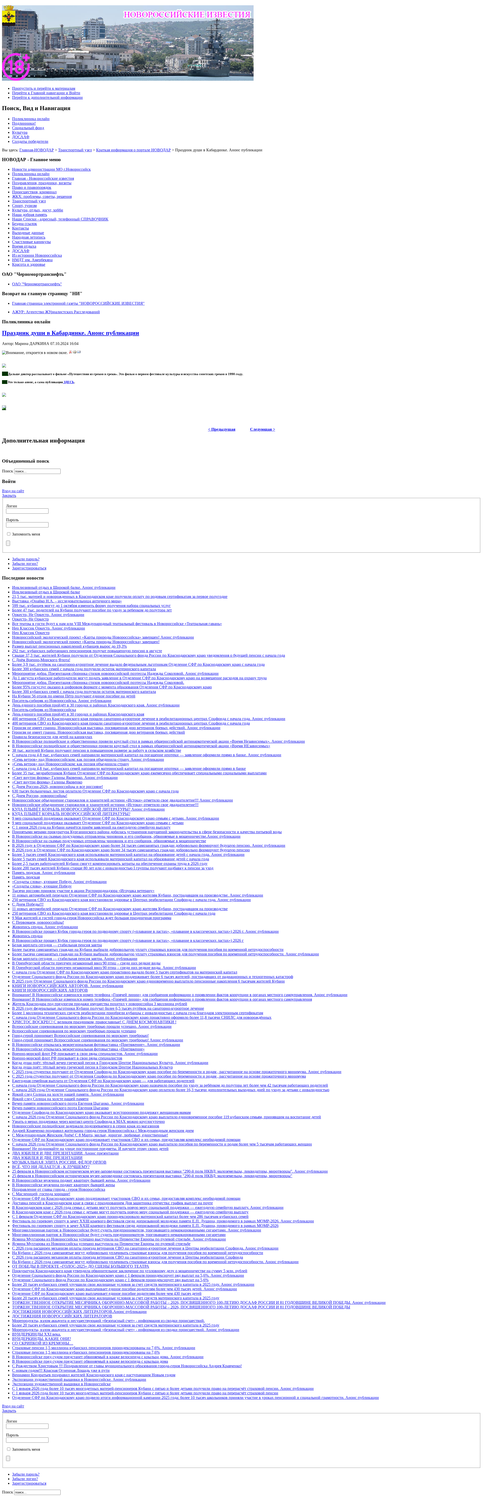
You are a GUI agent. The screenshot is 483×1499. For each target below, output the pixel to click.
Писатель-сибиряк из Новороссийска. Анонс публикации (61, 700)
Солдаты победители (30, 141)
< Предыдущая (221, 429)
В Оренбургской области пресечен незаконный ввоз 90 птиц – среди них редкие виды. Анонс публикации (104, 967)
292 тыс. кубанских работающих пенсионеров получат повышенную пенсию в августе (87, 651)
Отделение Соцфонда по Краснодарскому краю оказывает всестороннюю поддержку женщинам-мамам (101, 1112)
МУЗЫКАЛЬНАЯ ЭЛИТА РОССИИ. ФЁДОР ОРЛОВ (59, 1162)
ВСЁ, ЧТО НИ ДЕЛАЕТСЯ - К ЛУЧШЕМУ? (51, 1167)
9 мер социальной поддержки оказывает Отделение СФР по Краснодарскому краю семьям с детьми (98, 823)
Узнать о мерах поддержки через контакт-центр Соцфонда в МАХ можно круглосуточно (88, 1121)
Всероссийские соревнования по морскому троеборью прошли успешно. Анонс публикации (92, 1026)
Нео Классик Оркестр (31, 633)
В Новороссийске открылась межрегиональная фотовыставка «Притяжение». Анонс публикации (96, 1044)
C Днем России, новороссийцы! (39, 795)
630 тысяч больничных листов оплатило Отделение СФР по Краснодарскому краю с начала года (95, 791)
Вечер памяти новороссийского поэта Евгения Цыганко (60, 1108)
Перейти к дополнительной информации (47, 97)
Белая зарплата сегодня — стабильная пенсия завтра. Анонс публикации (74, 958)
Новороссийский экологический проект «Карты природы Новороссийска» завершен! (85, 642)
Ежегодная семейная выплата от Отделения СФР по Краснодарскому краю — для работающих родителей (103, 1081)
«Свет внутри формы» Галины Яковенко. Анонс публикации (65, 777)
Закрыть (9, 495)
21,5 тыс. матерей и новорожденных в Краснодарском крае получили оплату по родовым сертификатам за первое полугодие (119, 596)
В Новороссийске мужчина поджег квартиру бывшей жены (63, 1185)
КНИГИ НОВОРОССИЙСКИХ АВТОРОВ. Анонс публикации (67, 986)
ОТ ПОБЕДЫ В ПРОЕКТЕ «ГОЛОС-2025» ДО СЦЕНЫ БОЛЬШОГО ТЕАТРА (80, 1266)
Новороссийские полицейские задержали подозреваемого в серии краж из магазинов (85, 1126)
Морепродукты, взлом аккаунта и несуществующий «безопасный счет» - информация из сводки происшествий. (108, 1320)
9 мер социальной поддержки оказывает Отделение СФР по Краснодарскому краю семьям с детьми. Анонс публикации (115, 818)
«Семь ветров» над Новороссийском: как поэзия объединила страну (70, 764)
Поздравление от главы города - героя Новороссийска (58, 1189)
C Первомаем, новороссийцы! (38, 922)
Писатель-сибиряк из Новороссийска (44, 710)
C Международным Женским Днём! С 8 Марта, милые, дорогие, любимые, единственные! (90, 1135)
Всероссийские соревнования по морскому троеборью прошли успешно (74, 1031)
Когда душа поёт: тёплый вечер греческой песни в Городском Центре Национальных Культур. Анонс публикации (110, 1063)
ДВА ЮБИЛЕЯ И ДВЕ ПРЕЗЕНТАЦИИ (47, 1158)
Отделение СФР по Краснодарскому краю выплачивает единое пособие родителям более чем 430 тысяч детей (107, 1293)
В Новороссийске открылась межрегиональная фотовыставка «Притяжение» (78, 1049)
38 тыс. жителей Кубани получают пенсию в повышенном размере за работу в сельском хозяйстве (96, 750)
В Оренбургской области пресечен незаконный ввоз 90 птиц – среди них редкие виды (86, 963)
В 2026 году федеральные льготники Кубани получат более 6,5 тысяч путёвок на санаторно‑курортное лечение (108, 1008)
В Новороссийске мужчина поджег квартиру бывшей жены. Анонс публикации (81, 1180)
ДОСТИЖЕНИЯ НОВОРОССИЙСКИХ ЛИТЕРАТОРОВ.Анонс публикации (79, 1311)
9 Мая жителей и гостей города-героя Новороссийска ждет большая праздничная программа (91, 918)
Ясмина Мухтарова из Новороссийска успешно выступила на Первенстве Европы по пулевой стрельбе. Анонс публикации (119, 1239)
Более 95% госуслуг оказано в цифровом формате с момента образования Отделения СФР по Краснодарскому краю (112, 687)
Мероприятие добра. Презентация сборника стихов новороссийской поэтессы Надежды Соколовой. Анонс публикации (115, 673)
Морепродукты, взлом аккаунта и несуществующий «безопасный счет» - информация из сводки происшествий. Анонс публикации (125, 1330)
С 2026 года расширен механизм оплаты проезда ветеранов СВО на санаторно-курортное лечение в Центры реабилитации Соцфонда (127, 1257)
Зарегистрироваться (29, 568)
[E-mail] (79, 352)
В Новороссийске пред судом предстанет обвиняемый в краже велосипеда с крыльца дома (90, 1361)
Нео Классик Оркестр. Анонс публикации (48, 628)
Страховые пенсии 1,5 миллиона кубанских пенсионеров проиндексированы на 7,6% (86, 1352)
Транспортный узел (75, 150)
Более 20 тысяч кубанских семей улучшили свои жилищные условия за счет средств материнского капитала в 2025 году (115, 1298)
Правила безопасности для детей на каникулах (52, 737)
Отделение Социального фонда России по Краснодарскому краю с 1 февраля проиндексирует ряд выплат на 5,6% (110, 1280)
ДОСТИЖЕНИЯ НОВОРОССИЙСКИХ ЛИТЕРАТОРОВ (62, 1316)
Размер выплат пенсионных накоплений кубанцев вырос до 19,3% (69, 646)
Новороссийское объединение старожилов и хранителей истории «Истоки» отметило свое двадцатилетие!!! (105, 805)
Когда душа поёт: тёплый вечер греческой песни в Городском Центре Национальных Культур (92, 1067)
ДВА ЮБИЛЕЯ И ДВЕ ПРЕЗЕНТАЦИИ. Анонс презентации (65, 1153)
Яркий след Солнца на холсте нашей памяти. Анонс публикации (68, 1094)
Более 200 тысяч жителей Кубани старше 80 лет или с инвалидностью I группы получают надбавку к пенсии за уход (112, 868)
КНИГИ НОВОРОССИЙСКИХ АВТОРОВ (50, 990)
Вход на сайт (13, 491)
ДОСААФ (20, 137)
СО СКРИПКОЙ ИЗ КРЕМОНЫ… (42, 1343)
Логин (11, 506)
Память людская (26, 877)
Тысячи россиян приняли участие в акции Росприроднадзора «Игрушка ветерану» (83, 891)
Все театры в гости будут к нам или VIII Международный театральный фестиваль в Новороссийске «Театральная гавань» (117, 624)
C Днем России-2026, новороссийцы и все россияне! (57, 786)
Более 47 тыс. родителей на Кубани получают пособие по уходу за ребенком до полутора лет (92, 610)
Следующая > (262, 429)
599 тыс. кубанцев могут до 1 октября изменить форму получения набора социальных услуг (91, 605)
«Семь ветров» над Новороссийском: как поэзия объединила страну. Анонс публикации (88, 759)
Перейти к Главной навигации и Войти (46, 93)
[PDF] (71, 352)
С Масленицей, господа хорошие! (41, 1194)
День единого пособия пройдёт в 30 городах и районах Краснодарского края (78, 714)
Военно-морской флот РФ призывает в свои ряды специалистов (67, 1058)
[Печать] (75, 352)
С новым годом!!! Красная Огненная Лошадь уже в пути (61, 1370)
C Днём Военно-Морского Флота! (41, 660)
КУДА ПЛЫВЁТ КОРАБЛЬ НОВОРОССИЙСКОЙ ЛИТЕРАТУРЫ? (71, 814)
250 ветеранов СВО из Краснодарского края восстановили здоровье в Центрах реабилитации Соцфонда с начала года (113, 913)
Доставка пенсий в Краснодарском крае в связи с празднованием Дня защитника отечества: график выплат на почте (112, 1203)
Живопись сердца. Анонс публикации (45, 927)
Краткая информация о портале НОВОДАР (133, 150)
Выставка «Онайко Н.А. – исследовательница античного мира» (67, 601)
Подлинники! (24, 123)
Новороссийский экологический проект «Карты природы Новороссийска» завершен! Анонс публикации (103, 637)
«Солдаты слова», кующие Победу (42, 886)
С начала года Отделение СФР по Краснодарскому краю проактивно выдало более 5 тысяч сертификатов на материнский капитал (124, 972)
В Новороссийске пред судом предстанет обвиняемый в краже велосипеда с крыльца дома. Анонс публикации (108, 1357)
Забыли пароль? (25, 559)
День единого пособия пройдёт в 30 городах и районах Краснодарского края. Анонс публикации (96, 705)
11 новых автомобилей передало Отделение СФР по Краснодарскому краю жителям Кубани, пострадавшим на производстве (120, 909)
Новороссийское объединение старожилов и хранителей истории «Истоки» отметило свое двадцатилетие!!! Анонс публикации (122, 800)
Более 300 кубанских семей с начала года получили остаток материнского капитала (84, 669)
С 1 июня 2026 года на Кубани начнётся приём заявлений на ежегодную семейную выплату (91, 827)
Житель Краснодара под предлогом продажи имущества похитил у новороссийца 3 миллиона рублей (99, 1004)
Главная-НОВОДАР (36, 150)
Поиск (8, 471)
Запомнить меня (26, 534)
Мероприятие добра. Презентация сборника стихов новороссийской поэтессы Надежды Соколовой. (98, 682)
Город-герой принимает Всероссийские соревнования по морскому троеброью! (80, 1035)
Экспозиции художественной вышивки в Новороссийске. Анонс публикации (79, 1379)
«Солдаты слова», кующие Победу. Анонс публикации (59, 881)
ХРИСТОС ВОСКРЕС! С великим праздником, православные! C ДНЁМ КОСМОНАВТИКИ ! (94, 1022)
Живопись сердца (27, 936)
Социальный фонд (28, 128)
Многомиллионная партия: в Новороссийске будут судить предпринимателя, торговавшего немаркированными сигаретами (119, 1234)
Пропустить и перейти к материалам (43, 88)
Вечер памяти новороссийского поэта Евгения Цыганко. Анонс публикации (78, 1103)
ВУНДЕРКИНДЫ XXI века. (36, 1334)
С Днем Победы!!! (28, 904)
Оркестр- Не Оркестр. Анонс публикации (48, 614)
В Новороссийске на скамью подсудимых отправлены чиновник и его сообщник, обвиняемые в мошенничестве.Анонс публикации (126, 836)
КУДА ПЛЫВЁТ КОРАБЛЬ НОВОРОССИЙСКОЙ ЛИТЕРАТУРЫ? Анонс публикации (88, 809)
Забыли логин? (25, 563)
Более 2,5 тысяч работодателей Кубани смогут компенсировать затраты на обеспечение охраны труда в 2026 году (110, 863)
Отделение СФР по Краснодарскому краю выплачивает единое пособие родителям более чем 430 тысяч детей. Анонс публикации (124, 1289)
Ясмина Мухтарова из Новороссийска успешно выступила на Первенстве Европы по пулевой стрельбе (101, 1244)
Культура (19, 132)
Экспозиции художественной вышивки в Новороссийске (61, 1384)
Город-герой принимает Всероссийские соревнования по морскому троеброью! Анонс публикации (97, 1040)
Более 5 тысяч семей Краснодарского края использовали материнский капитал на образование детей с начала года (110, 859)
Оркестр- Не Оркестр (30, 619)
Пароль (12, 520)
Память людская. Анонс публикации (43, 872)
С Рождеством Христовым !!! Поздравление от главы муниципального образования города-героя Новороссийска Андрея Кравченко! (127, 1366)
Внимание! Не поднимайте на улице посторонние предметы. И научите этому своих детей (90, 1149)
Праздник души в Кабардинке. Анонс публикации (70, 333)
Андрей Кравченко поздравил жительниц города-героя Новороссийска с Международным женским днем (103, 1130)
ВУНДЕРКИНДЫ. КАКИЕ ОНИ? (41, 1339)
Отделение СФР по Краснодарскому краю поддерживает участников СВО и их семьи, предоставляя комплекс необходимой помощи (126, 1139)
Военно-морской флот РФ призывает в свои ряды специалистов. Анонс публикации (85, 1053)
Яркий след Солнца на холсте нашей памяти (50, 1099)
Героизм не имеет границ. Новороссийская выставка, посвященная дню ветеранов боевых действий (98, 732)
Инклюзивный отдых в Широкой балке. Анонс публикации (63, 587)
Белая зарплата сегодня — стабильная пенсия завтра (57, 945)
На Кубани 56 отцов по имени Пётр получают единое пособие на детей (73, 696)
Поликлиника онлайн (31, 119)
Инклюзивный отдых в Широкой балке (46, 592)
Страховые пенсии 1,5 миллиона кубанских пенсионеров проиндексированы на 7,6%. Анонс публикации (103, 1348)
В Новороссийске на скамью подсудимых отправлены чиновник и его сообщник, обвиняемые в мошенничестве (109, 841)
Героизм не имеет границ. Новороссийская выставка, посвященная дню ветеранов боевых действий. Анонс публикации (116, 728)
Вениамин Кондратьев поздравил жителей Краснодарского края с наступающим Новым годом (93, 1375)
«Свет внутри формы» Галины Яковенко (47, 782)
